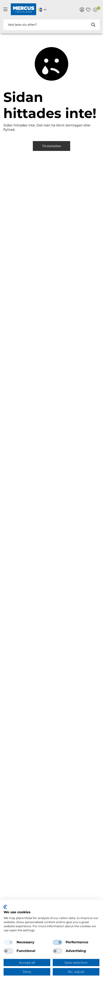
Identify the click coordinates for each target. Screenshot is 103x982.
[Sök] (93, 24)
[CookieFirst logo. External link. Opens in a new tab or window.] (5, 907)
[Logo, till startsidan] (23, 9)
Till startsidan (51, 146)
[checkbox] (8, 942)
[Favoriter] (88, 9)
